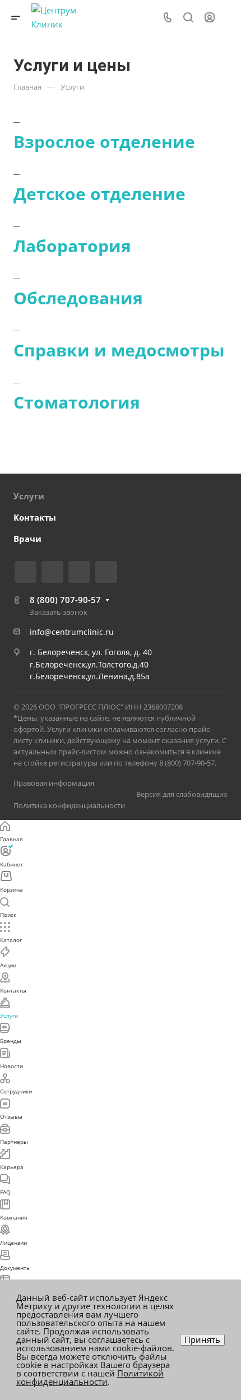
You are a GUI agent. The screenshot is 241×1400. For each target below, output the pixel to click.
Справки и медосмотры (119, 350)
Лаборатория (72, 245)
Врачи (27, 538)
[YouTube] (79, 572)
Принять (202, 1339)
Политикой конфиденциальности (90, 1377)
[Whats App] (106, 572)
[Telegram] (52, 572)
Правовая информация (53, 783)
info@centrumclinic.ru (72, 632)
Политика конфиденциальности (69, 805)
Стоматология (76, 402)
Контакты (34, 517)
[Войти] (210, 17)
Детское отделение (99, 193)
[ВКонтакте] (25, 572)
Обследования (78, 297)
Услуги (28, 496)
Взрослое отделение (104, 141)
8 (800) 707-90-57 (65, 599)
